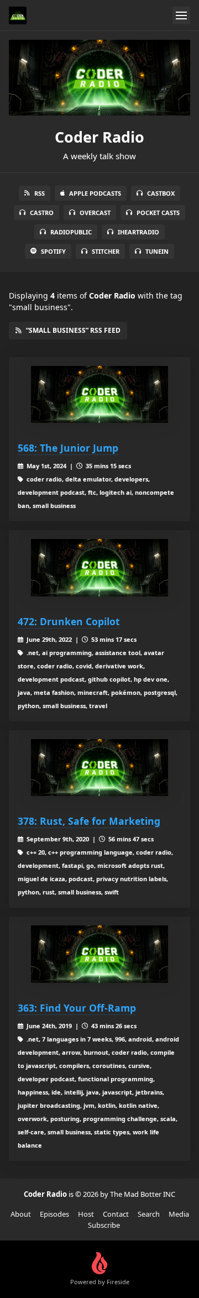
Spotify (53, 251)
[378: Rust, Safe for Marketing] (99, 767)
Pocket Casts (158, 212)
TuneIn (157, 251)
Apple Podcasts (95, 193)
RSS (39, 193)
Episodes (54, 1214)
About (21, 1214)
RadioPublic (71, 232)
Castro (42, 212)
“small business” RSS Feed (73, 330)
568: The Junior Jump (68, 447)
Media (179, 1214)
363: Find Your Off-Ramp (77, 1007)
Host (86, 1214)
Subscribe (104, 1225)
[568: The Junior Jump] (99, 394)
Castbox (161, 193)
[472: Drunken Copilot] (99, 567)
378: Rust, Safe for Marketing (89, 821)
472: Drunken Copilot (69, 621)
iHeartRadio (138, 232)
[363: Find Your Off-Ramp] (99, 953)
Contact (116, 1214)
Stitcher (105, 251)
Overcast (95, 212)
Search (149, 1214)
